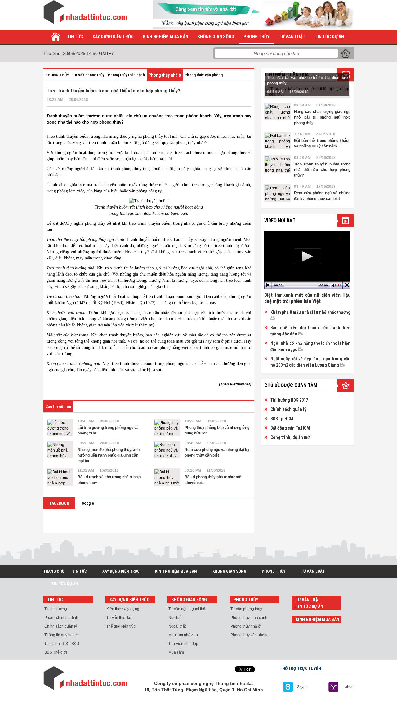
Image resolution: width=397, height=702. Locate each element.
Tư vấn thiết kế (118, 617)
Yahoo (348, 687)
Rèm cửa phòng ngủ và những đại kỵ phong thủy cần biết (217, 452)
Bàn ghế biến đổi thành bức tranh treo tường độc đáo (310, 330)
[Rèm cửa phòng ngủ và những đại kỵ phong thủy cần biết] (167, 449)
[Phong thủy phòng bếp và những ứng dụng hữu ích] (167, 427)
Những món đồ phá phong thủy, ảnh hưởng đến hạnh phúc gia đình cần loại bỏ (109, 455)
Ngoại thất (177, 626)
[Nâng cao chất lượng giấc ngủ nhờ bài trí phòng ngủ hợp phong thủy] (277, 111)
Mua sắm (176, 652)
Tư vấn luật (292, 36)
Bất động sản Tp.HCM (290, 427)
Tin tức (75, 36)
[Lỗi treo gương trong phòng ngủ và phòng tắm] (60, 427)
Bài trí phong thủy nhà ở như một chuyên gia (214, 480)
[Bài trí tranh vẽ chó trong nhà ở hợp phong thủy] (60, 477)
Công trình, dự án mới (290, 437)
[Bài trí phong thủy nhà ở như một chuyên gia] (167, 477)
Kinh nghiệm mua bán (165, 36)
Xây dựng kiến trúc (113, 36)
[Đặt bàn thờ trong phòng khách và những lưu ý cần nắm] (277, 140)
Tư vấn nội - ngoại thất (187, 609)
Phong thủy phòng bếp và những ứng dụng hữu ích (217, 430)
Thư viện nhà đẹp (183, 643)
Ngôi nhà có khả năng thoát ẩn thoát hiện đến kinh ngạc (310, 346)
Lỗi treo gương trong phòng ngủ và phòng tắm (108, 430)
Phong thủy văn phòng (204, 75)
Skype (302, 687)
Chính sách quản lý (288, 409)
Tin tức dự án (329, 36)
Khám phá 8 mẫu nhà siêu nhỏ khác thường (310, 312)
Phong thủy (256, 36)
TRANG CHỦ (53, 571)
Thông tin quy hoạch (61, 635)
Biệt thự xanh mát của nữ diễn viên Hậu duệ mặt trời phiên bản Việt (307, 298)
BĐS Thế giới (55, 652)
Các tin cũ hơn (58, 406)
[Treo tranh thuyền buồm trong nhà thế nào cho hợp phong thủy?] (277, 164)
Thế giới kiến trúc (121, 626)
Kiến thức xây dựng (122, 609)
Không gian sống (216, 36)
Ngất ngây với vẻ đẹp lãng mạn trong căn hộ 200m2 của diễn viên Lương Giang (310, 361)
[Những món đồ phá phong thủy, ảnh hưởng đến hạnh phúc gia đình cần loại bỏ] (60, 449)
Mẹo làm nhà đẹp (183, 635)
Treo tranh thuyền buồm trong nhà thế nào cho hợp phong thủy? (322, 170)
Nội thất (174, 617)
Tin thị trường (55, 609)
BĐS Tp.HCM (281, 418)
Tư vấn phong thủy (88, 75)
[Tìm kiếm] (345, 53)
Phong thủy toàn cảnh (126, 75)
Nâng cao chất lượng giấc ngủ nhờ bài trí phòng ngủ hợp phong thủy (322, 117)
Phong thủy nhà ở (165, 75)
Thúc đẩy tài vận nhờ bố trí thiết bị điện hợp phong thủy (307, 80)
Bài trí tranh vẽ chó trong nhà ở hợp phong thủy (109, 480)
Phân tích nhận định (61, 617)
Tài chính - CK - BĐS (61, 643)
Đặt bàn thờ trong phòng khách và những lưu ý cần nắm (322, 143)
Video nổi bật (280, 220)
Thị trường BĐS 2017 (289, 400)
